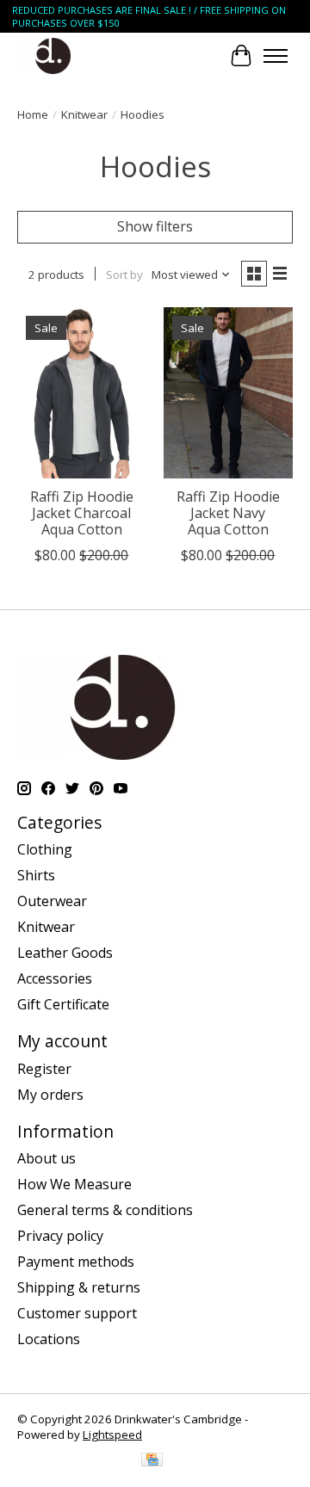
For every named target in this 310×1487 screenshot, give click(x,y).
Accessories (54, 978)
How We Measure (74, 1184)
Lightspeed (112, 1434)
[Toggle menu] (275, 56)
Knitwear (84, 114)
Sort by (124, 274)
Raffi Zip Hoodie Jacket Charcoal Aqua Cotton (81, 513)
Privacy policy (60, 1235)
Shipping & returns (78, 1287)
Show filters (155, 226)
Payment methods (75, 1261)
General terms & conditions (105, 1209)
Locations (48, 1339)
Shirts (36, 875)
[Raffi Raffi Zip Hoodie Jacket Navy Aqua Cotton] (228, 392)
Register (44, 1068)
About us (46, 1158)
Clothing (44, 849)
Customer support (77, 1313)
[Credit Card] (152, 1461)
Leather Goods (65, 952)
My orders (50, 1094)
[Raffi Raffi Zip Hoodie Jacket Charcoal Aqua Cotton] (81, 392)
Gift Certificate (63, 1004)
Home (32, 114)
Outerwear (52, 901)
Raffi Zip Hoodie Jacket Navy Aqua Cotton (228, 513)
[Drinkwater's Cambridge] (53, 55)
